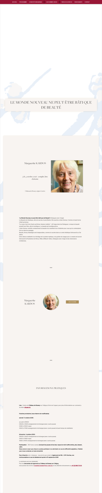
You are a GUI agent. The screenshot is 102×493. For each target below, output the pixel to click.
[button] (23, 2)
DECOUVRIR (72, 302)
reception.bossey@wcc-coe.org (43, 465)
